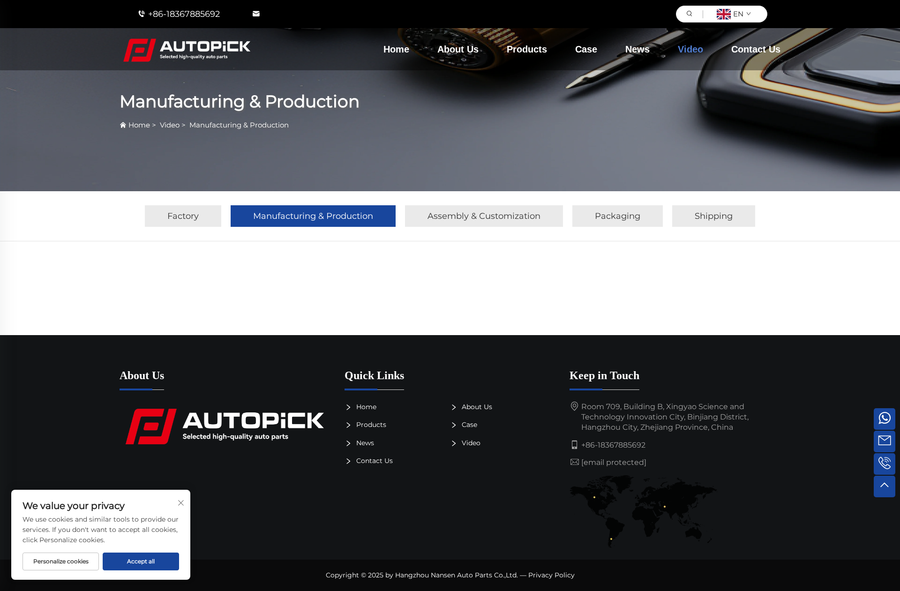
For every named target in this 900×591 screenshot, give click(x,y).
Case (586, 49)
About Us (458, 49)
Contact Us (755, 49)
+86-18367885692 (184, 14)
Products (527, 49)
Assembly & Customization (484, 216)
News (637, 49)
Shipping (714, 216)
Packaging (617, 216)
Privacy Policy (551, 575)
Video (690, 49)
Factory (183, 216)
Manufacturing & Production (239, 124)
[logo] (225, 425)
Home (396, 49)
